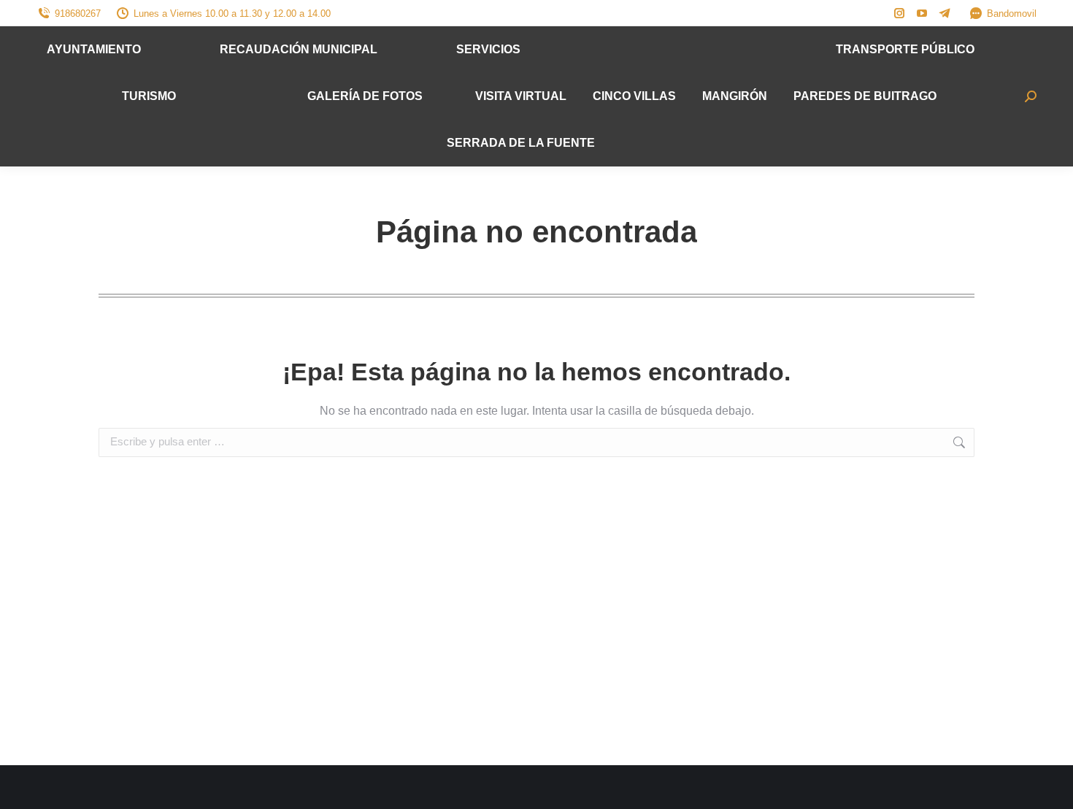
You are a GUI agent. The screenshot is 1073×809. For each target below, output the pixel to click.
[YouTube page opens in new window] (921, 13)
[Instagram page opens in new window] (899, 13)
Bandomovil (1012, 13)
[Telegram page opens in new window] (944, 13)
